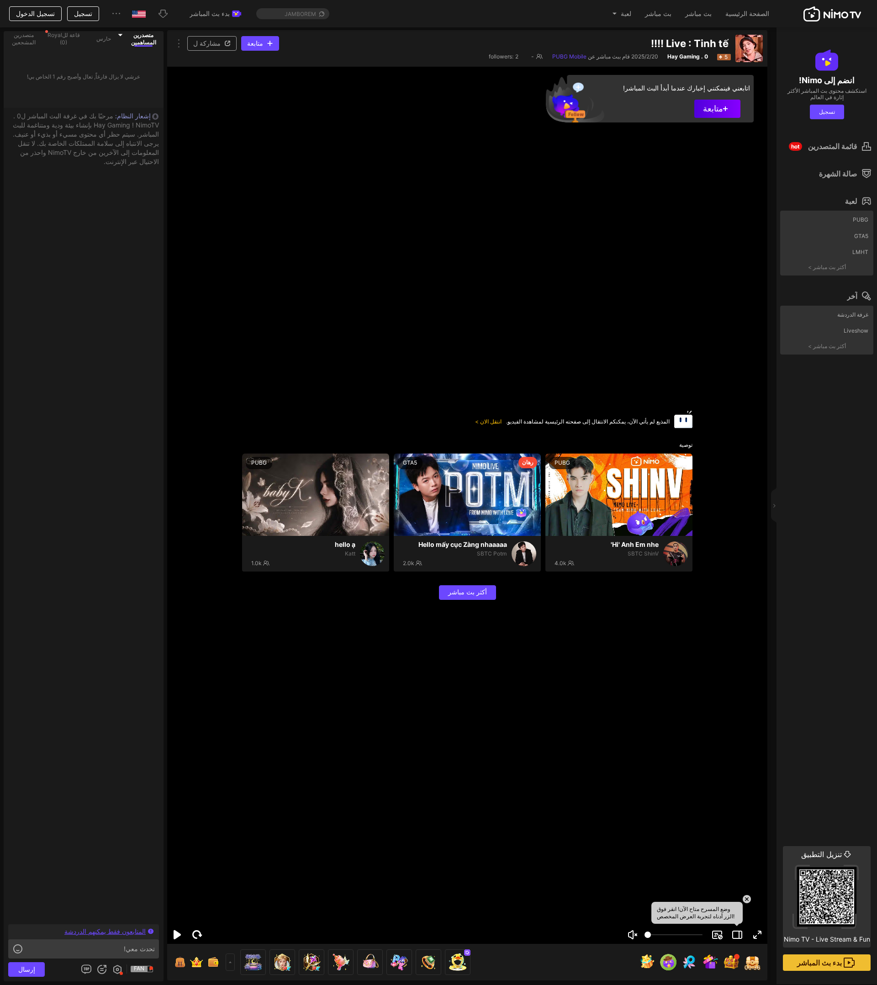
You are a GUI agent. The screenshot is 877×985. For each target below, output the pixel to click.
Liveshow (856, 330)
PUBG (860, 219)
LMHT (860, 252)
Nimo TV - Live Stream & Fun (827, 896)
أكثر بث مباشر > (827, 267)
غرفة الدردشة (852, 314)
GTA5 (861, 236)
